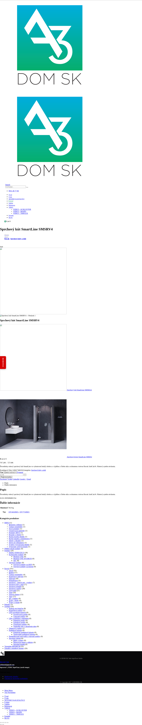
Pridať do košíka (6, 477)
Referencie (12, 205)
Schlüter (7, 606)
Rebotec (7, 604)
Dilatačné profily (19, 620)
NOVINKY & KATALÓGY (16, 199)
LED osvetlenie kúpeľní (17, 612)
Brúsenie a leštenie (15, 525)
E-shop (11, 201)
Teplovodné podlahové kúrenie (24, 634)
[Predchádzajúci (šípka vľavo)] (1, 724)
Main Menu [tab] (8, 690)
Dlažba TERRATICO (16, 553)
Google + (23, 479)
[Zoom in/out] (1, 722)
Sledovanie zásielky (11, 676)
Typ (1, 472)
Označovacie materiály (17, 531)
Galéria (11, 203)
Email (29, 479)
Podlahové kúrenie (15, 630)
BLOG (11, 217)
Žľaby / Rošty (14, 600)
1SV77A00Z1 (24, 512)
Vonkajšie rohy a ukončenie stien (24, 626)
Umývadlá (12, 590)
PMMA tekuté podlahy (12, 549)
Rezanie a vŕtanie (15, 535)
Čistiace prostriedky (16, 527)
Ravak (6, 569)
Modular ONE (18, 557)
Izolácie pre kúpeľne (16, 608)
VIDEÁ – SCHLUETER (22, 209)
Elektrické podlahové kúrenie (23, 632)
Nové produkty (14, 529)
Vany (11, 596)
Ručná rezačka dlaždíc (17, 537)
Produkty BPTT (14, 533)
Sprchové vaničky (15, 588)
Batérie (11, 573)
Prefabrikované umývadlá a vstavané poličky (24, 636)
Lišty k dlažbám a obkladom (19, 618)
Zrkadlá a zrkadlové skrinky (14, 648)
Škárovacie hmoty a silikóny (23, 642)
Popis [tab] (6, 483)
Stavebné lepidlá (19, 644)
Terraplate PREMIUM (12, 646)
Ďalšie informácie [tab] (10, 485)
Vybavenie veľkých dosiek (18, 547)
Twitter (9, 479)
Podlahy (7, 551)
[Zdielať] (5, 722)
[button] (7, 185)
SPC (15, 561)
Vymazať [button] (20, 472)
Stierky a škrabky (15, 541)
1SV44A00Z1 (13, 512)
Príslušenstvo (13, 581)
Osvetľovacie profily (20, 614)
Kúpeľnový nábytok (16, 577)
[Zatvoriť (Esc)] (7, 722)
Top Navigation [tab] (9, 692)
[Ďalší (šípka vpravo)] (3, 724)
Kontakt (11, 215)
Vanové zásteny (14, 594)
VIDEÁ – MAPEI (19, 211)
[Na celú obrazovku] (3, 722)
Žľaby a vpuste (14, 602)
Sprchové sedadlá (15, 586)
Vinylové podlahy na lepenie (23, 567)
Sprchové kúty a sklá (38, 470)
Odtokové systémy (15, 628)
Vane (10, 592)
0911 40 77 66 (14, 191)
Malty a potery (18, 640)
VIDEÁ (11, 207)
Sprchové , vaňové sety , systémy (20, 583)
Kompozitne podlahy (16, 555)
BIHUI (6, 523)
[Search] (27, 187)
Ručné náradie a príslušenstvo (19, 539)
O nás (10, 197)
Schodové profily (19, 622)
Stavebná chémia (15, 638)
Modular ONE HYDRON (22, 559)
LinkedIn (16, 479)
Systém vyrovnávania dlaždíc (19, 545)
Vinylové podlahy (15, 563)
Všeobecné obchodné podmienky (16, 678)
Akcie (11, 571)
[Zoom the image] (71, 653)
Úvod (10, 195)
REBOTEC (3, 362)
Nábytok (12, 579)
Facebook (3, 479)
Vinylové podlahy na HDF (22, 565)
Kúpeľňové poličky (16, 610)
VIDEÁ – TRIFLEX (20, 213)
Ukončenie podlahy (20, 624)
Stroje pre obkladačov (16, 543)
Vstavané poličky (19, 616)
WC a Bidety (13, 598)
